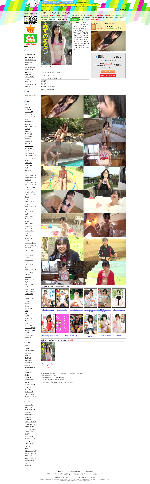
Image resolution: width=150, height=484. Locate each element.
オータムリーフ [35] (30, 206)
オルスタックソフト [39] (29, 203)
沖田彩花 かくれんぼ (48, 310)
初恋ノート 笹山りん (119, 310)
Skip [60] (27, 375)
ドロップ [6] (28, 248)
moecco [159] (28, 360)
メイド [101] (28, 82)
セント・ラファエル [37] (29, 232)
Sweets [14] (28, 377)
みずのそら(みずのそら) (53, 72)
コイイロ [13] (28, 209)
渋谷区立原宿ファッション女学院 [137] (30, 327)
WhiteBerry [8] (28, 148)
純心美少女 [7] (28, 456)
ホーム (26, 10)
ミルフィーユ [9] (29, 394)
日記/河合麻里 (119, 335)
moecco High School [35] (28, 364)
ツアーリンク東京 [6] (30, 243)
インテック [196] (29, 189)
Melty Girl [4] (28, 407)
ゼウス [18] (28, 235)
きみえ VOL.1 (90, 336)
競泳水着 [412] (29, 69)
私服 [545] (27, 86)
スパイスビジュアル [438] (29, 220)
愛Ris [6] (27, 306)
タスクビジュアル (119, 17)
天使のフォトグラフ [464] (29, 300)
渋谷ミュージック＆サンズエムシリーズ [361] (30, 320)
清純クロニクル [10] (30, 453)
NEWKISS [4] (28, 412)
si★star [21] (28, 372)
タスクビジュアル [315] (29, 239)
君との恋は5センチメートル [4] (30, 440)
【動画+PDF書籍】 (63, 19)
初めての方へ (64, 7)
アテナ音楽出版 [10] (30, 185)
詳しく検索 (123, 9)
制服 (55, 78)
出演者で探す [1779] (30, 95)
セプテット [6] (28, 228)
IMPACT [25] (28, 114)
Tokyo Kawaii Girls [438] (28, 142)
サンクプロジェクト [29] (29, 212)
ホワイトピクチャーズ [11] (30, 266)
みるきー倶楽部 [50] (30, 177)
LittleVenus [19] (29, 124)
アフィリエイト (91, 477)
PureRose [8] (28, 138)
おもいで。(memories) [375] (29, 152)
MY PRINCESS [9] (30, 410)
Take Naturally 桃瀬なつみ (48, 335)
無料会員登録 (85, 7)
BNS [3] (27, 346)
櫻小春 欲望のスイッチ (76, 310)
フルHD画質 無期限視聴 (104, 64)
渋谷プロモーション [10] (29, 310)
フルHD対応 (32, 10)
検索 (95, 9)
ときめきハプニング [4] (29, 166)
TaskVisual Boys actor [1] (29, 381)
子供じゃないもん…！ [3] (29, 445)
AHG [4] (27, 104)
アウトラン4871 (85, 17)
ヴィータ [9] (28, 277)
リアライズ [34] (29, 272)
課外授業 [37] (28, 465)
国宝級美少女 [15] (29, 289)
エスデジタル (109, 17)
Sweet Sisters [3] (29, 414)
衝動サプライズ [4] (30, 463)
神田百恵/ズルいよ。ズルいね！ (104, 310)
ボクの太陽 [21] (29, 436)
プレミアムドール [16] (29, 261)
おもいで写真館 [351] (30, 155)
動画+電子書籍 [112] (30, 60)
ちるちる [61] (28, 163)
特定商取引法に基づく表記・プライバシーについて (68, 477)
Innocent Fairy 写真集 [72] (30, 118)
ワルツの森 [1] (28, 274)
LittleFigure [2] (29, 121)
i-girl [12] (27, 355)
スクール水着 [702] (30, 67)
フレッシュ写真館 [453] (29, 256)
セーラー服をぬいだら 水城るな (91, 310)
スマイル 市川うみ (62, 310)
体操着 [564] (28, 74)
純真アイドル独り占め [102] (30, 331)
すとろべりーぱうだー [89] (30, 159)
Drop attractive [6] (29, 350)
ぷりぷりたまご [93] (30, 175)
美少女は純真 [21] (29, 335)
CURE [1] (27, 348)
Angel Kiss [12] (29, 405)
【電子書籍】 (52, 19)
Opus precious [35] (30, 367)
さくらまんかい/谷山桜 (104, 335)
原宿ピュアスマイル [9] (29, 285)
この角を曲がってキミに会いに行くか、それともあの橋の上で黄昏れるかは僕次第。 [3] (30, 429)
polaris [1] (27, 370)
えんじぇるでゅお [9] (30, 422)
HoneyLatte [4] (29, 112)
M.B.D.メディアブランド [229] (30, 128)
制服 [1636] (28, 65)
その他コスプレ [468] (30, 84)
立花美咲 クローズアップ (76, 335)
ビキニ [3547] (28, 72)
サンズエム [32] (29, 216)
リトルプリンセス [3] (30, 397)
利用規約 (84, 477)
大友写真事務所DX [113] (29, 295)
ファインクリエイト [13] (29, 251)
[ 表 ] (46, 67)
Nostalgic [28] (28, 136)
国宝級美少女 (76, 17)
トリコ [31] (28, 389)
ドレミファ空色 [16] (30, 245)
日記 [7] (27, 448)
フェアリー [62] (29, 392)
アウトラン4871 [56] (30, 182)
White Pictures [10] (30, 384)
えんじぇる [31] (29, 387)
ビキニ (59, 78)
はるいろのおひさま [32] (29, 171)
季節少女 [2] (28, 303)
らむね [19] (28, 180)
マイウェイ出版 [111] (30, 269)
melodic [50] (28, 131)
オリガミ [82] (28, 199)
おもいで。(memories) (98, 17)
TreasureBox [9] (29, 146)
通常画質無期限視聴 (101, 57)
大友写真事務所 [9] (30, 291)
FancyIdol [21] (28, 109)
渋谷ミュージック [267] (29, 314)
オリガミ (44, 19)
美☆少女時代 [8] (29, 460)
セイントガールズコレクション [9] (30, 225)
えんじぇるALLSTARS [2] (28, 418)
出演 (43, 72)
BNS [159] (27, 107)
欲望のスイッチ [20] (30, 451)
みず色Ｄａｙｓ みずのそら (48, 364)
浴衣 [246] (27, 79)
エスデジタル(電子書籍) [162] (30, 196)
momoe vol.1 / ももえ (62, 335)
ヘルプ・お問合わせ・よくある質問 (76, 471)
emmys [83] (28, 353)
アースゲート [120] (30, 187)
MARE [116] (28, 358)
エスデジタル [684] (30, 192)
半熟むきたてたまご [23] (29, 280)
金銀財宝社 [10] (29, 337)
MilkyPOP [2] (28, 134)
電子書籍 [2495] (29, 62)
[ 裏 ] (50, 67)
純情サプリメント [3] (30, 458)
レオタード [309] (29, 77)
